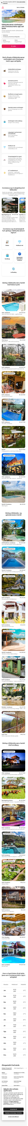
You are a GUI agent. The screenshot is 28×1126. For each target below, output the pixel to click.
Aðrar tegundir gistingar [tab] (19, 1068)
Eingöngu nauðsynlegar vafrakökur (13, 1113)
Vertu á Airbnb (20, 7)
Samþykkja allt (13, 1109)
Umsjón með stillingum (13, 1116)
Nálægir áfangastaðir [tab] (7, 1068)
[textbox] (7, 42)
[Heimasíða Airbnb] (3, 7)
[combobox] (13, 37)
